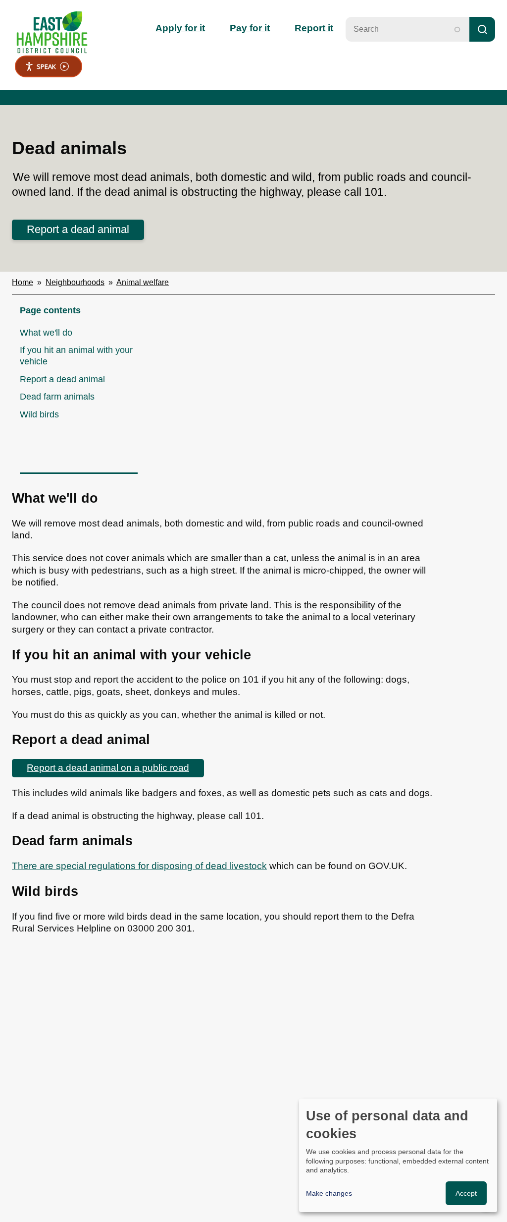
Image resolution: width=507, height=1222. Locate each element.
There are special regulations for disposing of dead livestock (139, 866)
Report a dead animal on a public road (108, 767)
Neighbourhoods (75, 282)
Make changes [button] (329, 1193)
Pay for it (250, 28)
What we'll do (46, 333)
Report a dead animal (78, 229)
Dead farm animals (57, 397)
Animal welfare (142, 282)
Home (22, 282)
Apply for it (180, 28)
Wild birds (39, 414)
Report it (314, 28)
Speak (46, 66)
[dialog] (398, 1155)
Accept (466, 1193)
